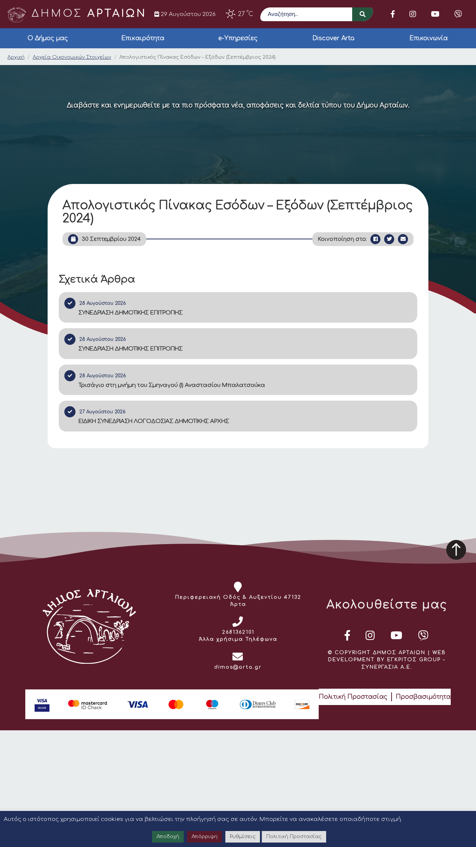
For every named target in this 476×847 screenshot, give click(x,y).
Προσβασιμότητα (423, 697)
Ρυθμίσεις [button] (242, 836)
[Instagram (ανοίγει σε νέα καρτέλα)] (413, 14)
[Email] (403, 239)
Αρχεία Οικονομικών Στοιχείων (72, 57)
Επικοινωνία (428, 38)
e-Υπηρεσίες (238, 38)
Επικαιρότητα (142, 38)
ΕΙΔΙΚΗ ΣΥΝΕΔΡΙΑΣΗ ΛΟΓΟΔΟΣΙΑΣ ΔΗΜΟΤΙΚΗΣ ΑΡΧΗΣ (153, 421)
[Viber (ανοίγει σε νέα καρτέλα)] (458, 14)
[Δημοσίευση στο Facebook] (375, 239)
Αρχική (16, 57)
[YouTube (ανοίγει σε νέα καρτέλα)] (435, 14)
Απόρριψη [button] (205, 836)
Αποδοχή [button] (168, 836)
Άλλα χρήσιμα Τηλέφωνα (238, 639)
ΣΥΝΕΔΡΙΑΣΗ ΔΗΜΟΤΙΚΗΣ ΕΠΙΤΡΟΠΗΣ (130, 313)
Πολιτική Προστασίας (353, 697)
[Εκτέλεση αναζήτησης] (362, 14)
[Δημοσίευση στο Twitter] (389, 239)
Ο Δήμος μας (48, 38)
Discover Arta (333, 38)
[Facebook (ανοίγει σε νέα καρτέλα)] (392, 14)
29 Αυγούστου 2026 (187, 14)
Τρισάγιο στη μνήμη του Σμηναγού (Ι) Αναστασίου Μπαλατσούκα (171, 385)
